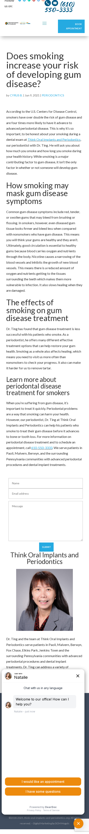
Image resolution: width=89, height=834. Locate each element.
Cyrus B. (16, 95)
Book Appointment (74, 26)
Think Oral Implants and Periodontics (54, 139)
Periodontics (53, 95)
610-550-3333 (41, 448)
